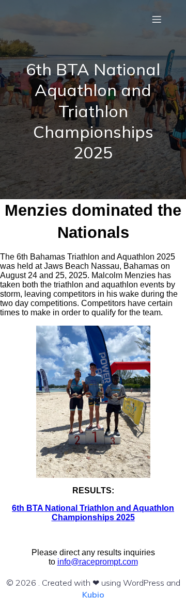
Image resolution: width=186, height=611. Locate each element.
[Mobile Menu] (156, 19)
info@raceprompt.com (97, 561)
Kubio (93, 594)
